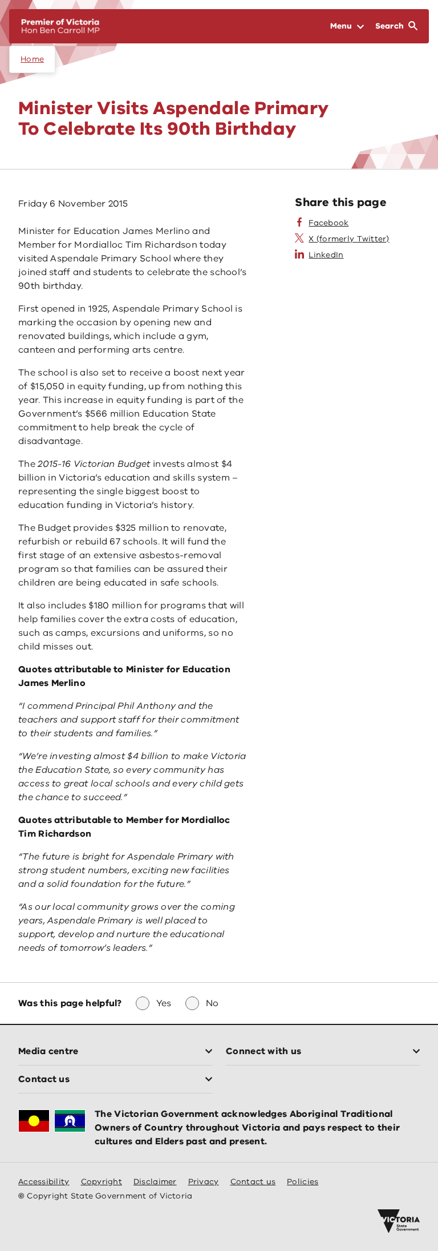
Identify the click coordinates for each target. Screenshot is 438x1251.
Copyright (101, 1181)
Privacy (203, 1181)
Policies (302, 1181)
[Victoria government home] (399, 1221)
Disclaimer (155, 1181)
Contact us (253, 1181)
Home (32, 59)
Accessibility (44, 1181)
